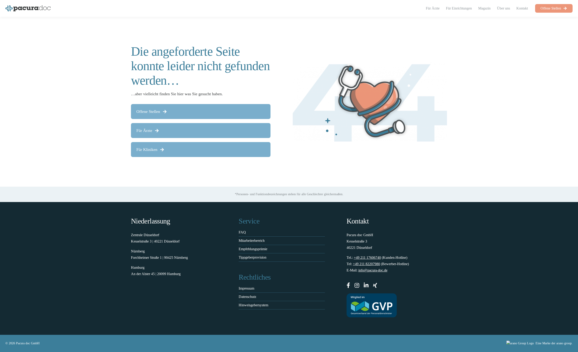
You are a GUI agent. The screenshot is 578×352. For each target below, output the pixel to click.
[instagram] (356, 285)
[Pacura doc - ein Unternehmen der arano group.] (433, 343)
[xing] (375, 285)
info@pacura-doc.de (372, 270)
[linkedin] (366, 285)
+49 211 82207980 (366, 264)
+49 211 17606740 (367, 257)
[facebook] (348, 285)
